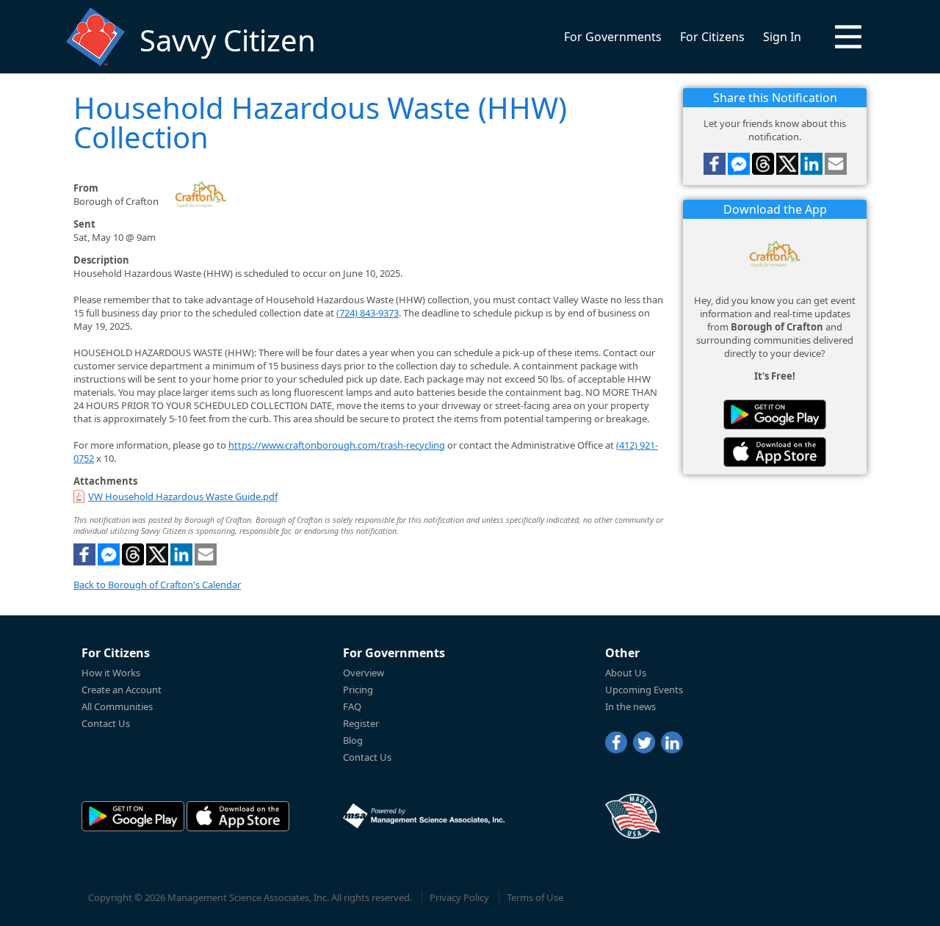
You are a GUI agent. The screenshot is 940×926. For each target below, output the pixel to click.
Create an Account (122, 689)
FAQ (352, 706)
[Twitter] (644, 742)
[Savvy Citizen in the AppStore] (774, 452)
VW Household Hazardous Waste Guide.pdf (183, 496)
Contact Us (106, 723)
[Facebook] (616, 742)
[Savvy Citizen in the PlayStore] (774, 414)
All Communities (117, 706)
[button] (848, 36)
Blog (353, 740)
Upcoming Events (644, 689)
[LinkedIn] (672, 742)
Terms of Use (535, 897)
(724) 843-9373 (367, 312)
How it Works (111, 672)
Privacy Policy (459, 897)
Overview (363, 672)
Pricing (358, 689)
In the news (630, 706)
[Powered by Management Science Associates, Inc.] (424, 815)
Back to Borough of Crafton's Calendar (157, 584)
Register (361, 723)
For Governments (613, 37)
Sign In (782, 37)
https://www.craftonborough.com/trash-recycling (336, 445)
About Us (625, 672)
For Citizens (712, 37)
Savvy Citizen (228, 40)
